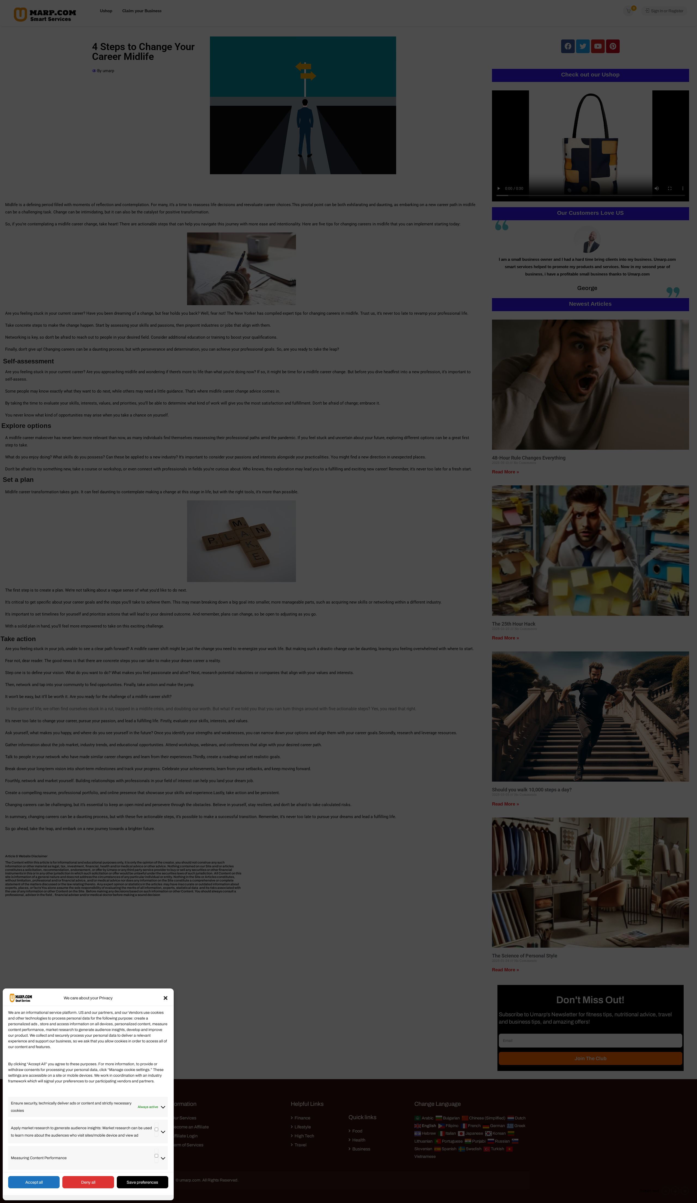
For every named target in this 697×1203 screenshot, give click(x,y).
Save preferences (142, 1182)
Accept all (34, 1182)
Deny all (88, 1182)
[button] (165, 998)
